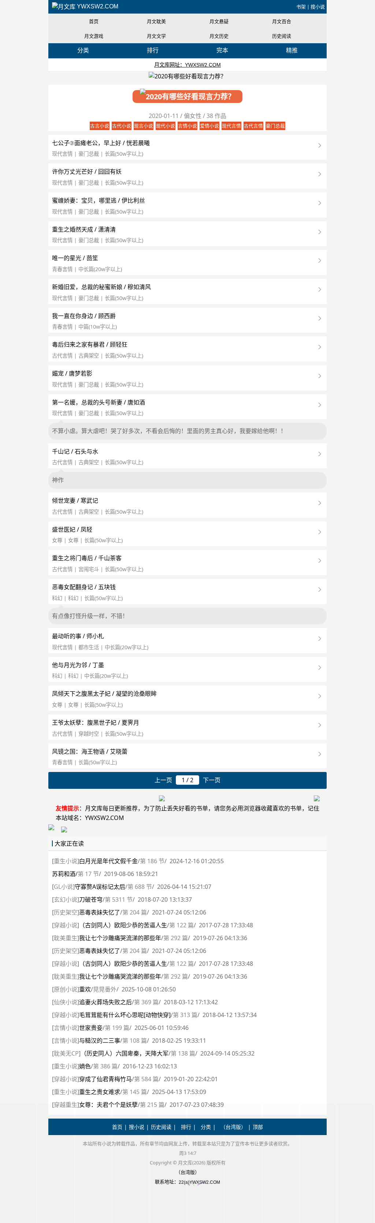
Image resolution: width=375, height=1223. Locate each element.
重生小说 (65, 861)
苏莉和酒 (63, 874)
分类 (83, 50)
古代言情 (253, 125)
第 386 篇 (105, 1066)
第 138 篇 (183, 1053)
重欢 (85, 989)
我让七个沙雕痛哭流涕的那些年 (120, 938)
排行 (153, 50)
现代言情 (231, 125)
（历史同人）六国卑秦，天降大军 (124, 1053)
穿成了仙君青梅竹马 (105, 1079)
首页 (94, 21)
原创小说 (65, 989)
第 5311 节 (119, 899)
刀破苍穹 (91, 899)
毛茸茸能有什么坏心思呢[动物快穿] (125, 1015)
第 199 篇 (117, 1028)
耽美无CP (66, 1053)
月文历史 (219, 36)
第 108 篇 (134, 1041)
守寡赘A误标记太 (100, 887)
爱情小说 (209, 125)
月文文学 (156, 36)
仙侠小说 (65, 1002)
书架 (301, 6)
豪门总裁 (275, 125)
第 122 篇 (181, 925)
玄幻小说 (65, 899)
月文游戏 (93, 36)
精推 (292, 50)
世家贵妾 (91, 1028)
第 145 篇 (134, 1092)
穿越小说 (65, 925)
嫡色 (85, 1066)
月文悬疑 (219, 21)
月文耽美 (156, 21)
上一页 (163, 780)
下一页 (211, 780)
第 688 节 (139, 887)
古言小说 (99, 125)
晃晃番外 (104, 989)
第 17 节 (88, 874)
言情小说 (187, 125)
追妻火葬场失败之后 (105, 1002)
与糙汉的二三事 (99, 1041)
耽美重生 (65, 938)
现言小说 (143, 125)
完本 (222, 50)
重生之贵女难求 (99, 1092)
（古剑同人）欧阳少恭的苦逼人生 (123, 925)
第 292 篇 (175, 938)
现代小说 (165, 125)
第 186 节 (152, 861)
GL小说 (63, 887)
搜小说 (318, 6)
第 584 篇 (146, 1079)
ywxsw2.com (96, 6)
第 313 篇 (185, 1015)
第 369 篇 (146, 1002)
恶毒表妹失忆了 (99, 912)
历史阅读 (281, 36)
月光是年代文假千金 (108, 861)
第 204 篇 (134, 912)
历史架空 (65, 912)
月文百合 (281, 21)
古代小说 (121, 125)
